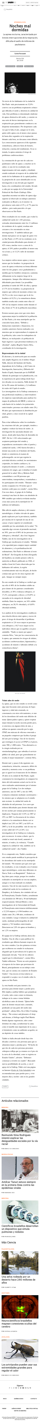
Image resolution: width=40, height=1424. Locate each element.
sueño (5, 1086)
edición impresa (34, 2)
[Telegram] (24, 1388)
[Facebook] (10, 1388)
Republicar (34, 1086)
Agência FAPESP (16, 1408)
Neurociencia (29, 66)
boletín (27, 2)
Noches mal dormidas (20, 28)
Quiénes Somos (18, 1398)
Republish (9, 9)
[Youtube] (28, 1388)
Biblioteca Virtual (32, 1408)
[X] (12, 1388)
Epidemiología (10, 66)
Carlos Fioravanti (20, 53)
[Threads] (21, 1388)
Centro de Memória (20, 1410)
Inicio (5, 1398)
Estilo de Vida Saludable (21, 1070)
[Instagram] (15, 1388)
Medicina (20, 66)
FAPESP (4, 1408)
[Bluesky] (18, 1388)
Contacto (34, 1398)
